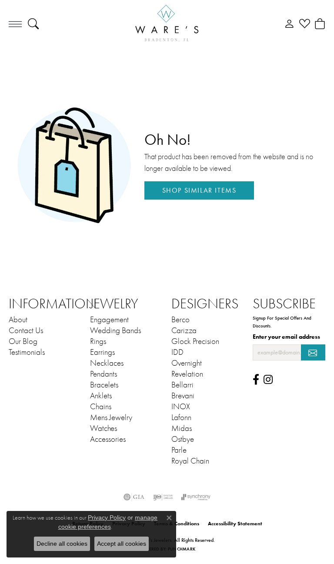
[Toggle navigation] (15, 24)
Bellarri (182, 385)
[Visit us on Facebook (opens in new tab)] (256, 379)
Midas (181, 428)
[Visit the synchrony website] (195, 497)
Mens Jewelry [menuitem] (111, 417)
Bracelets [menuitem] (104, 385)
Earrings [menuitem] (102, 352)
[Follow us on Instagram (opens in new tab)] (268, 379)
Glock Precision (195, 341)
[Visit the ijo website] (163, 497)
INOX (180, 406)
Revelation (187, 374)
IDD (177, 352)
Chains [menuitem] (100, 406)
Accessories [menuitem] (108, 439)
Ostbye (182, 439)
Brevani (182, 395)
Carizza (184, 330)
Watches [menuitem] (103, 428)
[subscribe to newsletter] (313, 352)
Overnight (186, 363)
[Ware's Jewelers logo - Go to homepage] (167, 24)
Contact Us (26, 330)
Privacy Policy (107, 517)
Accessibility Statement (235, 523)
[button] (33, 24)
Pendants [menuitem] (103, 374)
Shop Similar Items (199, 190)
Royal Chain (190, 461)
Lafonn (181, 417)
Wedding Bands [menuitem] (115, 330)
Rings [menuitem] (98, 341)
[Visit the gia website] (134, 497)
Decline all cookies (62, 543)
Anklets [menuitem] (101, 395)
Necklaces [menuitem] (107, 363)
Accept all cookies (121, 543)
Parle (179, 450)
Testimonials (27, 352)
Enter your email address (286, 336)
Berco (180, 319)
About (18, 319)
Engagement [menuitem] (109, 319)
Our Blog (23, 341)
